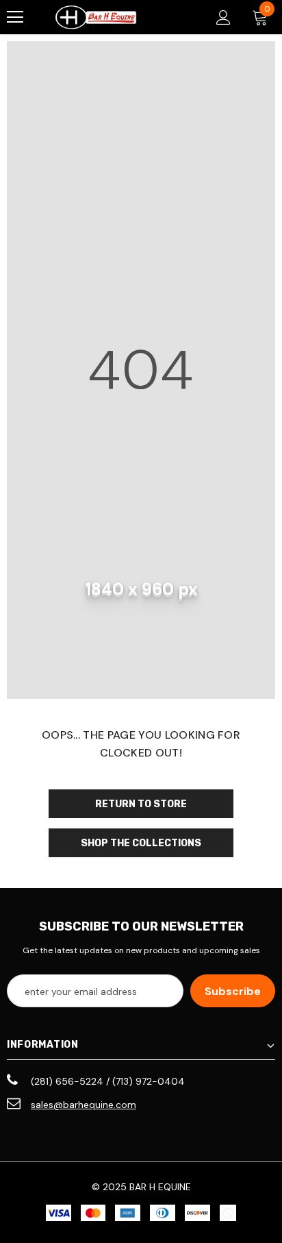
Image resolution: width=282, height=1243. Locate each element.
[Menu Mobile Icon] (15, 17)
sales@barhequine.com (83, 1104)
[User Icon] (223, 17)
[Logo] (96, 17)
